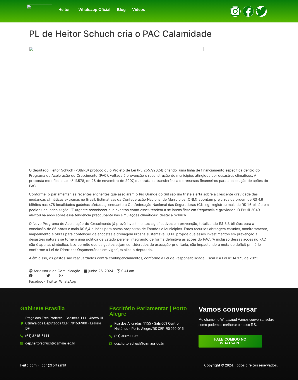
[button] (65, 9)
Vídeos (138, 9)
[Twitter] (261, 11)
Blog (121, 9)
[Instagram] (235, 11)
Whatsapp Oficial (94, 9)
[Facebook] (248, 11)
